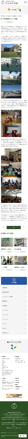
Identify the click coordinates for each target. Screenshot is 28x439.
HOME (3, 16)
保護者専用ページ (18, 386)
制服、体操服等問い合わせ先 (7, 372)
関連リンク (4, 368)
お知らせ (4, 328)
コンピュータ (5, 319)
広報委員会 (4, 287)
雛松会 (16, 384)
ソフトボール (5, 310)
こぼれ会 (17, 388)
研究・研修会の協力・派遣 (20, 362)
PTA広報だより (5, 332)
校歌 (3, 363)
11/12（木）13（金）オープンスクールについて (7, 389)
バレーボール (5, 314)
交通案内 (3, 362)
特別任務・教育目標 (5, 358)
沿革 (3, 360)
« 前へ (3, 226)
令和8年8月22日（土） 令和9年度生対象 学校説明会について (7, 383)
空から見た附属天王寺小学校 (7, 370)
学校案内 (4, 356)
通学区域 (3, 380)
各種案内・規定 (5, 367)
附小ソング (4, 375)
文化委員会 (4, 305)
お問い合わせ (4, 432)
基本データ (4, 365)
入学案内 (4, 378)
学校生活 (17, 378)
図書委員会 (4, 301)
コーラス (4, 323)
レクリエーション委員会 (7, 296)
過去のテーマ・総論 (19, 360)
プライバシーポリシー (13, 432)
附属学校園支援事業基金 (6, 373)
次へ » (24, 226)
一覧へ (13, 227)
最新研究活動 (17, 358)
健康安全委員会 (5, 292)
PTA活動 (8, 16)
